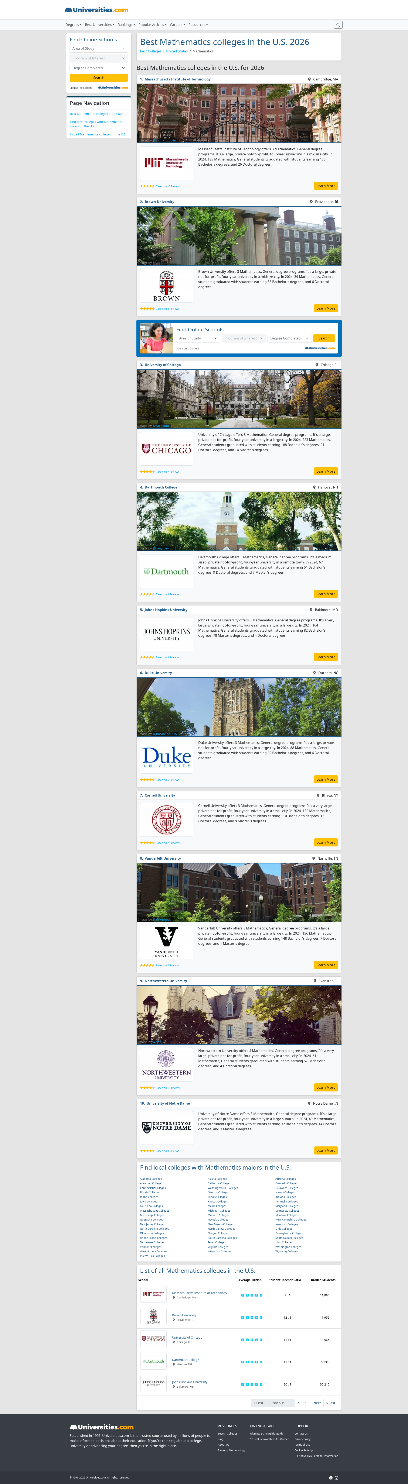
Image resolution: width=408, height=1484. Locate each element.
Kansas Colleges (218, 1201)
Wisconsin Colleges (219, 1251)
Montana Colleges (286, 1215)
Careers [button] (176, 24)
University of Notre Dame (168, 1103)
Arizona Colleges (285, 1179)
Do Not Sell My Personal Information (316, 1456)
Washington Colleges (288, 1247)
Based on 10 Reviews (168, 186)
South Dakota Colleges (289, 1238)
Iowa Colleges (148, 1201)
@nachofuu (161, 426)
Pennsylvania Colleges (289, 1233)
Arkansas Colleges (151, 1183)
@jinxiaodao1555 (165, 734)
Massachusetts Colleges (154, 1210)
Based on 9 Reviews (167, 1151)
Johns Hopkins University (166, 609)
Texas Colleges (217, 1242)
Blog (220, 1439)
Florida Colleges (149, 1192)
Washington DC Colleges (223, 1188)
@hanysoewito (163, 548)
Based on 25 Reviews (168, 843)
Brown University (159, 201)
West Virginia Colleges (153, 1251)
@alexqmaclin (163, 919)
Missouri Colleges (218, 1215)
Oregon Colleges (218, 1233)
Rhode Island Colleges (153, 1238)
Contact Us (301, 1433)
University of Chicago (163, 364)
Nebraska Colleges (151, 1219)
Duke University (158, 672)
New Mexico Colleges (221, 1224)
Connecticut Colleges (153, 1188)
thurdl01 (159, 263)
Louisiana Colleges (151, 1206)
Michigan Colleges (219, 1210)
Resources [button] (196, 24)
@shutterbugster (165, 140)
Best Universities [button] (98, 24)
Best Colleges (151, 51)
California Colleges (219, 1183)
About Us (223, 1444)
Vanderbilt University (163, 858)
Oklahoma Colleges (152, 1233)
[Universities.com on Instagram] (336, 1477)
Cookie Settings (304, 1450)
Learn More (326, 185)
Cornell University (160, 795)
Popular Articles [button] (151, 24)
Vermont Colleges (151, 1247)
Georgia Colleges (218, 1192)
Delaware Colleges (286, 1188)
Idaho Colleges (149, 1197)
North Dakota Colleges (221, 1229)
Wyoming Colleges (286, 1251)
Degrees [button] (72, 24)
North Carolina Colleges (154, 1229)
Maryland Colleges (286, 1206)
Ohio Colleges (283, 1229)
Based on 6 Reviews (167, 780)
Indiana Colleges (285, 1197)
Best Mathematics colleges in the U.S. (96, 114)
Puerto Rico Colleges (152, 1256)
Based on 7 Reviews (167, 472)
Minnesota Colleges (287, 1210)
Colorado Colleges (286, 1183)
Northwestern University (166, 981)
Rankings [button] (125, 24)
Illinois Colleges (217, 1197)
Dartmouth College (161, 487)
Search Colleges (227, 1433)
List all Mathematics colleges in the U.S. (98, 134)
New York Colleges (286, 1224)
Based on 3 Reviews (167, 309)
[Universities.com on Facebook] (331, 1477)
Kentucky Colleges (286, 1201)
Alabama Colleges (151, 1179)
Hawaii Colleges (285, 1192)
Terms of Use (302, 1444)
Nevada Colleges (218, 1219)
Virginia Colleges (218, 1247)
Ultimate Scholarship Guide (266, 1433)
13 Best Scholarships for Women (269, 1439)
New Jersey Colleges (152, 1224)
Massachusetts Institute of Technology (178, 79)
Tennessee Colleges (152, 1242)
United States (177, 51)
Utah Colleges (283, 1242)
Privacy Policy (302, 1439)
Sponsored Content (81, 87)
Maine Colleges (217, 1206)
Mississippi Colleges (152, 1215)
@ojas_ (157, 1042)
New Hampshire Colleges (290, 1219)
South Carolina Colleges (222, 1238)
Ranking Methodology (231, 1450)
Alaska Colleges (217, 1179)
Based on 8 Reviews (167, 657)
